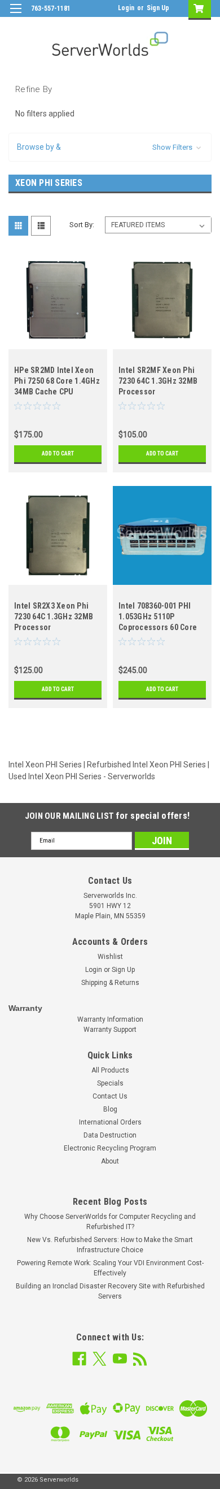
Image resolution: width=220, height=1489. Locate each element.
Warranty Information (110, 1019)
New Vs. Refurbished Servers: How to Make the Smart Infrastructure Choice (110, 1245)
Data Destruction (110, 1135)
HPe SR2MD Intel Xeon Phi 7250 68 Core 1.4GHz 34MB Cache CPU (57, 381)
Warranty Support (110, 1030)
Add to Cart (58, 453)
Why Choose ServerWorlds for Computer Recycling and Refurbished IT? (110, 1222)
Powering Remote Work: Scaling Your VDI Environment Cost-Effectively (110, 1268)
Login (126, 8)
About (110, 1161)
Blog (110, 1109)
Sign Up (158, 8)
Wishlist (110, 957)
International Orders (110, 1122)
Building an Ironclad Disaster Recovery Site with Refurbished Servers (110, 1291)
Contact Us (110, 1096)
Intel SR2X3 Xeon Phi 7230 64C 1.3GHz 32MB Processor (53, 616)
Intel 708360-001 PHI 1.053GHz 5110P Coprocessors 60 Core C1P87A (157, 618)
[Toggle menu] (15, 15)
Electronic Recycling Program (110, 1148)
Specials (110, 1083)
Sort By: (81, 224)
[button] (110, 147)
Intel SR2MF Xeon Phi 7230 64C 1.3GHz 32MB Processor (157, 381)
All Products (110, 1070)
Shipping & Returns (110, 983)
